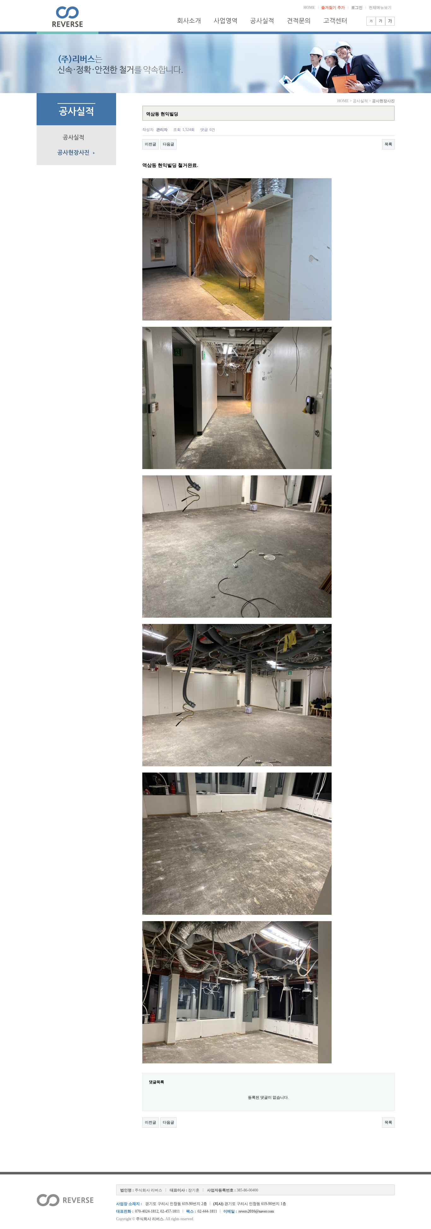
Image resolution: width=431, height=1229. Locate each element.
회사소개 (189, 21)
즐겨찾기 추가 (333, 7)
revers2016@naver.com (256, 1211)
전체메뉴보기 (380, 7)
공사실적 (262, 21)
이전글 (150, 144)
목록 (388, 144)
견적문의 (299, 21)
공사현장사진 (76, 153)
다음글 (168, 144)
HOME (309, 7)
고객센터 (335, 21)
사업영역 (226, 21)
